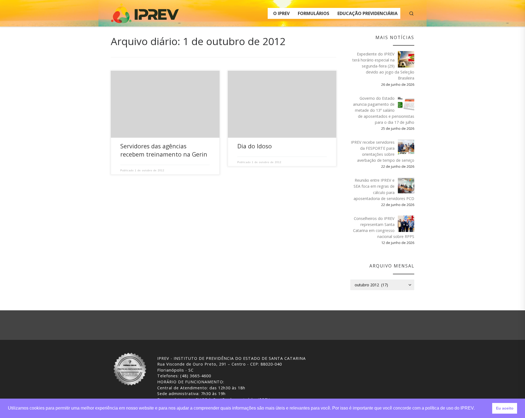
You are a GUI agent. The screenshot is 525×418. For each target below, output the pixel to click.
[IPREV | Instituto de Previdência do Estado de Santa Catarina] (145, 12)
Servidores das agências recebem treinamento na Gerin (163, 150)
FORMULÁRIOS (313, 13)
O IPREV (281, 13)
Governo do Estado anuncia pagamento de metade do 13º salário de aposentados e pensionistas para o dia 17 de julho (383, 110)
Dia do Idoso (254, 146)
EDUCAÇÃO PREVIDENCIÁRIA (367, 13)
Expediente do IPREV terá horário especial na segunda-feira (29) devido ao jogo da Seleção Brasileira (383, 66)
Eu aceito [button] (505, 408)
